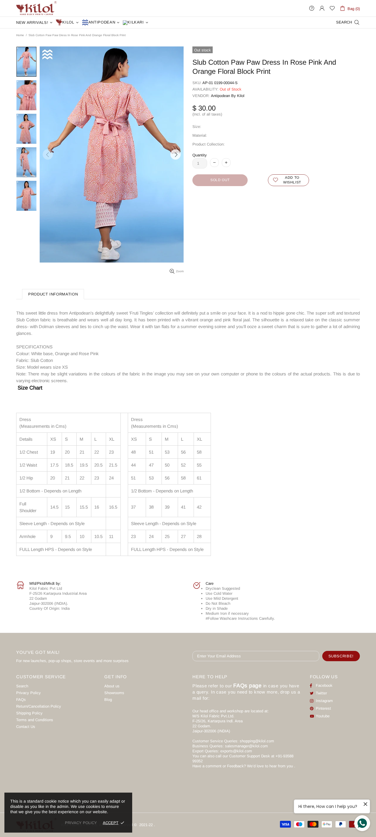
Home (20, 35)
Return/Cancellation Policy (38, 706)
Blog (108, 699)
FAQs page (247, 686)
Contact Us (25, 726)
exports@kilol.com (236, 751)
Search (22, 686)
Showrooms (114, 693)
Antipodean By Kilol (227, 95)
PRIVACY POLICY (81, 823)
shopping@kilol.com (257, 741)
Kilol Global (36, 8)
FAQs (21, 699)
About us (112, 686)
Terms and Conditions (34, 720)
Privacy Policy (28, 693)
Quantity (199, 155)
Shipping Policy (29, 713)
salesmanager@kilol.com (246, 746)
